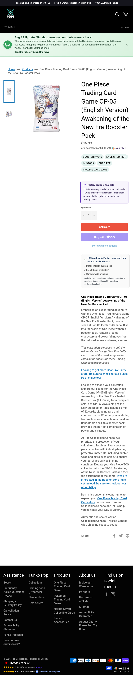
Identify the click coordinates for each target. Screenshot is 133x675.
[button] (105, 148)
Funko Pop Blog (13, 634)
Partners (84, 592)
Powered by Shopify (38, 659)
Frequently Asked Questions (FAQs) (13, 591)
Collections (35, 582)
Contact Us (10, 620)
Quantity (86, 207)
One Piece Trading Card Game (62, 586)
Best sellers (36, 603)
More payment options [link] (104, 245)
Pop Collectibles (19, 659)
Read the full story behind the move (32, 52)
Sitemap (84, 606)
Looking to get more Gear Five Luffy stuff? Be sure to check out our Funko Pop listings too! (104, 373)
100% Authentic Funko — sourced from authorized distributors (105, 260)
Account (125, 27)
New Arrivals (37, 597)
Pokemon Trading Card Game (62, 599)
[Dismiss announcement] (127, 44)
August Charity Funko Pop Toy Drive (88, 625)
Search (7, 582)
